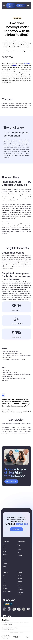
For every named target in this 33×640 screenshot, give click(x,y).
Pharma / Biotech (18, 583)
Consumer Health (18, 593)
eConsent (3, 588)
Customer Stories (18, 548)
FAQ (18, 552)
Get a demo (3, 546)
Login (3, 566)
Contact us (3, 555)
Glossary (18, 555)
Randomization (3, 591)
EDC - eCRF (3, 577)
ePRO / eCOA (3, 583)
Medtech (18, 578)
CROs (18, 575)
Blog (18, 545)
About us (3, 559)
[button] (28, 5)
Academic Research (18, 588)
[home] (4, 5)
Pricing (3, 551)
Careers (3, 563)
